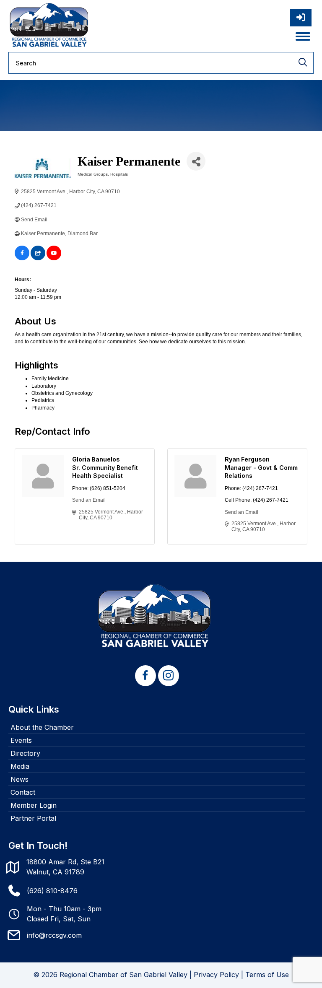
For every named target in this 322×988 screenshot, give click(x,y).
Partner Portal (33, 818)
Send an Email (89, 500)
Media (19, 766)
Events (21, 740)
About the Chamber (42, 727)
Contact (22, 792)
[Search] (302, 62)
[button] (145, 675)
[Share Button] (196, 161)
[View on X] (38, 259)
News (19, 779)
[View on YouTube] (54, 259)
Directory (25, 753)
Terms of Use (267, 974)
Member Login (33, 805)
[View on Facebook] (22, 259)
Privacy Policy (216, 974)
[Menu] (303, 36)
